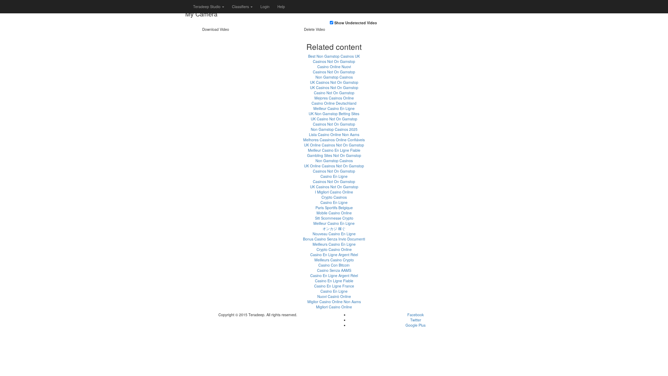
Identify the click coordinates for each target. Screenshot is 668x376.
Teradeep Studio (207, 6)
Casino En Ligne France (334, 286)
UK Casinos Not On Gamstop (334, 82)
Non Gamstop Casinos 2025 (334, 129)
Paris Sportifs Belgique (334, 207)
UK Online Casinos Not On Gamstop (334, 145)
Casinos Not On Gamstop (334, 61)
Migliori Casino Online (334, 306)
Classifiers (241, 6)
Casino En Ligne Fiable (334, 280)
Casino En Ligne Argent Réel (334, 254)
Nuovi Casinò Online (334, 296)
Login (265, 6)
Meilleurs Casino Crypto (334, 259)
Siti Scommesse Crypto (334, 218)
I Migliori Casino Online (334, 192)
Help (281, 6)
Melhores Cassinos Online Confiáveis (334, 139)
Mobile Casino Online (334, 212)
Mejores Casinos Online (334, 98)
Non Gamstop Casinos (334, 77)
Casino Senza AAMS (334, 270)
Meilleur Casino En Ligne (334, 108)
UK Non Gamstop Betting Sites (334, 113)
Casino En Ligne (334, 176)
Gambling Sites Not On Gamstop (334, 155)
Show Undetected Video (355, 22)
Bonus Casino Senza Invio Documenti (334, 239)
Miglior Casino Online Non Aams (334, 301)
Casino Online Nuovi (334, 66)
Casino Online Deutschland (334, 103)
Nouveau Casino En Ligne (334, 233)
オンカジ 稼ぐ (334, 228)
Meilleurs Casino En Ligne (334, 244)
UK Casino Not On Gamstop (334, 118)
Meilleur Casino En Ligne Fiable (334, 150)
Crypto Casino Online (334, 249)
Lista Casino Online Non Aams (334, 134)
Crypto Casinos (334, 197)
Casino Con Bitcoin (334, 265)
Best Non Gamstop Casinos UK (334, 56)
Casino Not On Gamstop (334, 92)
